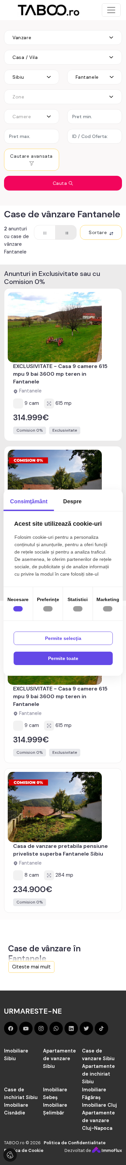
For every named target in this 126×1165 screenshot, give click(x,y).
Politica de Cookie (23, 1150)
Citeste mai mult (31, 967)
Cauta (61, 183)
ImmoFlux (111, 1150)
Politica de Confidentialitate (75, 1143)
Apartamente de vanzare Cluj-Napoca (98, 1120)
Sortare (99, 232)
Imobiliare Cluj (99, 1105)
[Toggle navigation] (111, 10)
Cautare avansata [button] (31, 156)
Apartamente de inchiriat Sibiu (98, 1074)
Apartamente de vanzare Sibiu (59, 1058)
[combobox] (63, 37)
